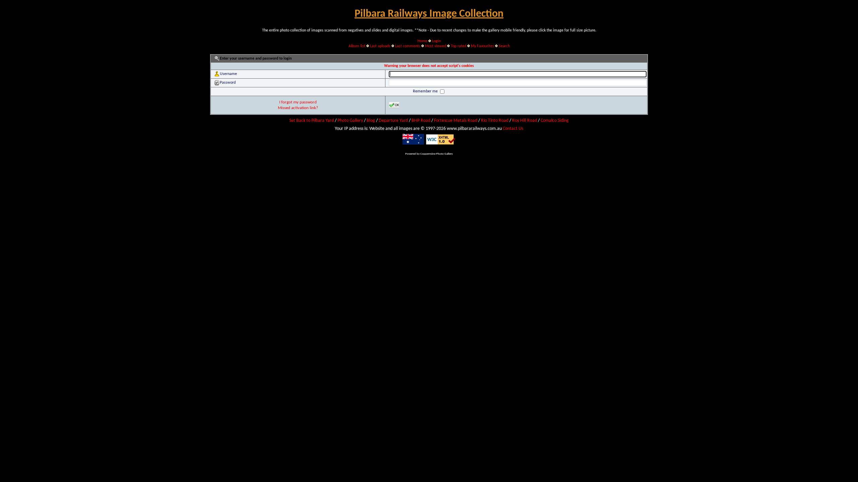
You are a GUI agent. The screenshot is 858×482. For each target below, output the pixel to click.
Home (422, 41)
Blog (371, 120)
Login (436, 41)
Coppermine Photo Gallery (436, 153)
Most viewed (435, 46)
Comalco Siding (555, 120)
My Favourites (482, 46)
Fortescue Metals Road (455, 120)
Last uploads (380, 46)
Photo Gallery (350, 120)
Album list (357, 46)
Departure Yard (393, 120)
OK (397, 105)
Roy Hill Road (524, 120)
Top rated (458, 46)
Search (504, 46)
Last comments (407, 46)
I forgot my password (298, 102)
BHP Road (421, 120)
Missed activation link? (298, 108)
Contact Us (513, 128)
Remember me (426, 91)
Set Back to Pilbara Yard (311, 120)
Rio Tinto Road (494, 120)
